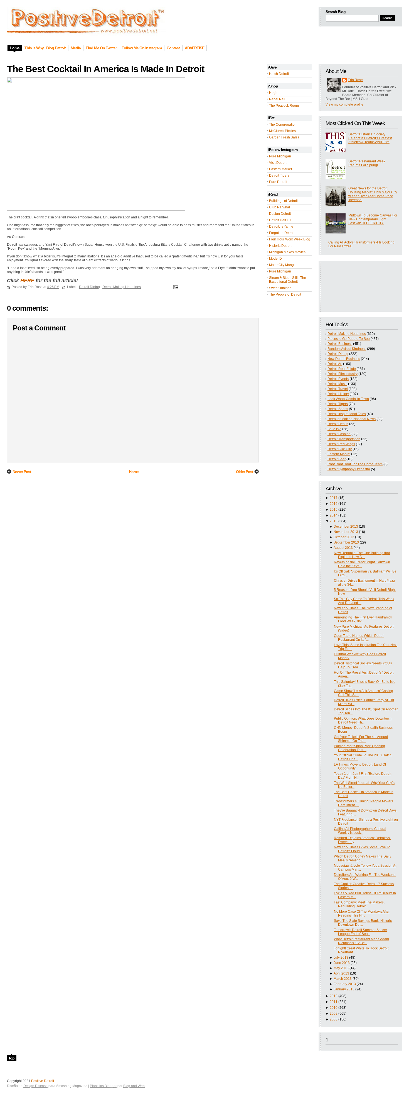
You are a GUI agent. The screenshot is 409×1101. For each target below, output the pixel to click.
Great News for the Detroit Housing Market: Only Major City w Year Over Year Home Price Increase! (372, 194)
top (11, 1058)
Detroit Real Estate (341, 369)
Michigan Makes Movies (287, 252)
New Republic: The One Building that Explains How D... (362, 555)
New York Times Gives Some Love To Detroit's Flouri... (362, 849)
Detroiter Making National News (351, 419)
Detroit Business (339, 344)
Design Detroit (280, 214)
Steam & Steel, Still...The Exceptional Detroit (287, 280)
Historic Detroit (280, 246)
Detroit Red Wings (341, 444)
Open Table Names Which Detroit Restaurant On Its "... (359, 638)
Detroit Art (334, 364)
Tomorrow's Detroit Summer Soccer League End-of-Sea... (360, 932)
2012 (333, 996)
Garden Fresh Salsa (284, 137)
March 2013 (343, 979)
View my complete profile (344, 104)
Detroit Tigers (279, 175)
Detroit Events (338, 379)
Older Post (244, 471)
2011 (333, 1002)
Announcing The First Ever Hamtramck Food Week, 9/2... (363, 619)
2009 (333, 1013)
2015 (333, 509)
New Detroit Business (343, 359)
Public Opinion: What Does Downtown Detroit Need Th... (362, 720)
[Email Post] (175, 287)
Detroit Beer (336, 459)
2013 (333, 521)
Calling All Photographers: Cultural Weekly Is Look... (360, 831)
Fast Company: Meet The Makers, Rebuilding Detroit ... (359, 904)
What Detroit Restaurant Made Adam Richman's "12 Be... (361, 941)
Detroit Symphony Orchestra (348, 469)
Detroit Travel (337, 389)
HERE (27, 280)
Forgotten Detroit (281, 233)
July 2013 (341, 957)
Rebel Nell (277, 99)
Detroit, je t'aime (281, 226)
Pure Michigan (280, 156)
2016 (333, 504)
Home (134, 471)
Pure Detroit (278, 182)
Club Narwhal (279, 207)
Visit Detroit (277, 163)
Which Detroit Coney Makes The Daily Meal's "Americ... (362, 858)
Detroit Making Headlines (346, 334)
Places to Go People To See (348, 339)
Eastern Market (280, 169)
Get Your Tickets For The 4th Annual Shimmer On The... (361, 739)
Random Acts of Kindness (346, 349)
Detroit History (338, 394)
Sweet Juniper (280, 288)
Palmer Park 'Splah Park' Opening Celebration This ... (359, 748)
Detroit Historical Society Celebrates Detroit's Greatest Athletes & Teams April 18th (370, 138)
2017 (333, 498)
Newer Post (22, 471)
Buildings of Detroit (283, 201)
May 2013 (341, 968)
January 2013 (344, 989)
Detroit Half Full (280, 220)
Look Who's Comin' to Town (348, 399)
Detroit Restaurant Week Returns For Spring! (366, 163)
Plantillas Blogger (103, 1086)
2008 (333, 1019)
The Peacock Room (284, 106)
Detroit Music (337, 384)
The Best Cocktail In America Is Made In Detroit (105, 69)
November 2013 (346, 532)
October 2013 (344, 537)
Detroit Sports (337, 409)
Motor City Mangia (283, 265)
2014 (333, 515)
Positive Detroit (42, 1081)
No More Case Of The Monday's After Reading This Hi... (362, 913)
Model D (275, 258)
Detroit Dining (337, 354)
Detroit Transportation (343, 439)
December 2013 (346, 526)
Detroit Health (337, 424)
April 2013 (341, 973)
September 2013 (346, 542)
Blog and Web (134, 1086)
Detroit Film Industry (342, 374)
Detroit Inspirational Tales (346, 414)
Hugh (273, 93)
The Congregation (283, 124)
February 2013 (345, 984)
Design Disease (35, 1086)
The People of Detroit (285, 294)
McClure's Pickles (282, 131)
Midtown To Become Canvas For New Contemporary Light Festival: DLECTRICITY (372, 219)
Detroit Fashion (339, 434)
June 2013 (342, 963)
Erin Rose (355, 80)
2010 (333, 1008)
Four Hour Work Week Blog (289, 239)
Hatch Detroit (279, 74)
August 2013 (343, 548)
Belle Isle (334, 429)
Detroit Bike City (339, 449)
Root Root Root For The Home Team (355, 464)
